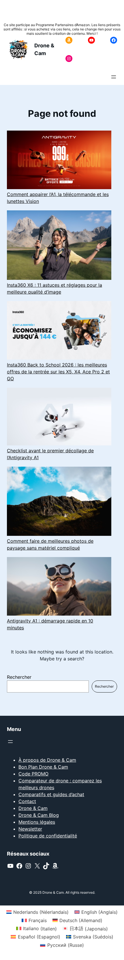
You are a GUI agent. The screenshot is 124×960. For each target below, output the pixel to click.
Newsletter (30, 829)
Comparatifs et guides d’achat (51, 794)
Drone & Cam (33, 808)
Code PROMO (33, 774)
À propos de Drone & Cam (47, 760)
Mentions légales (36, 822)
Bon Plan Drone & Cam (43, 767)
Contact (27, 801)
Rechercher (19, 677)
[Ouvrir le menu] (113, 76)
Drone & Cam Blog (38, 815)
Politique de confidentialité (47, 836)
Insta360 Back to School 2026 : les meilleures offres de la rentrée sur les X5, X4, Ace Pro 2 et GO (58, 371)
